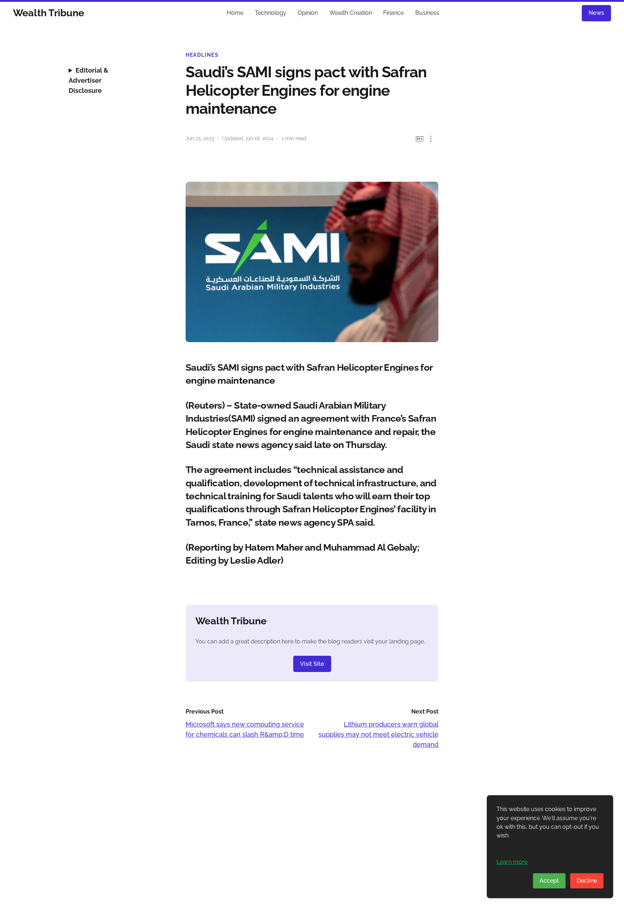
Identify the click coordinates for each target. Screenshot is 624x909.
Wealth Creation (350, 12)
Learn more (512, 861)
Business (427, 12)
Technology (270, 12)
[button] (431, 139)
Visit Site (312, 663)
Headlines (202, 55)
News (596, 12)
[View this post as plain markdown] (419, 139)
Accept (549, 880)
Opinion (308, 12)
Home (235, 12)
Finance (393, 12)
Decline (587, 880)
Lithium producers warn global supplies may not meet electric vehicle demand (378, 734)
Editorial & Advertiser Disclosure (88, 80)
